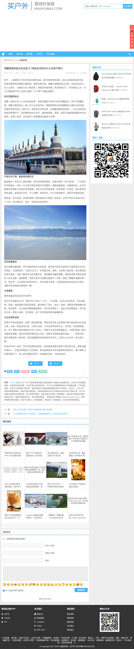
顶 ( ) (36, 363)
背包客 (56, 638)
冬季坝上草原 (28, 640)
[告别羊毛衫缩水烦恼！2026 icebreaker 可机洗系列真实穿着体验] (78, 500)
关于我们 (70, 626)
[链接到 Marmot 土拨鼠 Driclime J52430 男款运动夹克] (96, 130)
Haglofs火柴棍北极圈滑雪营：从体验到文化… (34, 516)
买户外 (6, 614)
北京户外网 (35, 638)
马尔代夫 (90, 640)
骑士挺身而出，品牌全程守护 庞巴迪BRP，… (55, 454)
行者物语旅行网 (42, 640)
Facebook (40, 622)
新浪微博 (40, 618)
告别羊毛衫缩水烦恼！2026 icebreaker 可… (77, 516)
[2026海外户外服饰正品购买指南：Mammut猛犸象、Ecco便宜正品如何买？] (78, 469)
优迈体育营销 (66, 643)
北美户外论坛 (23, 638)
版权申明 (70, 622)
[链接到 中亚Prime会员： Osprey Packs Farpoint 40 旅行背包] (96, 92)
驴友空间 (82, 638)
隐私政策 (70, 614)
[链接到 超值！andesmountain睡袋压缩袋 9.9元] (96, 105)
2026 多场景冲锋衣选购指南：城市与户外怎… (13, 485)
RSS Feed (41, 630)
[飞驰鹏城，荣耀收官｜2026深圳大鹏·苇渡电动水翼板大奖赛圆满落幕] (56, 501)
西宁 (16, 371)
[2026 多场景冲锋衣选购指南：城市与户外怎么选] (14, 470)
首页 (11, 54)
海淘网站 (100, 640)
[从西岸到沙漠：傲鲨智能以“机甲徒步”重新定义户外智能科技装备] (78, 438)
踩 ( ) (56, 363)
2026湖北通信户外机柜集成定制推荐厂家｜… (34, 485)
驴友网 (73, 640)
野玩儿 (91, 638)
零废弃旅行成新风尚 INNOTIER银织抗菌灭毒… (13, 454)
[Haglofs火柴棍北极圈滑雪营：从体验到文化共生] (35, 501)
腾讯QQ (40, 614)
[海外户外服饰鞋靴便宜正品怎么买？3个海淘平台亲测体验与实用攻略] (14, 500)
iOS (5, 622)
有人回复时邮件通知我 (14, 590)
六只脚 (74, 638)
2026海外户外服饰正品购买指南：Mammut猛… (77, 485)
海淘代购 (23, 60)
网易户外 (124, 638)
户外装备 (5, 638)
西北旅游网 (55, 640)
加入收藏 (83, 73)
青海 (34, 371)
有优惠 (29, 54)
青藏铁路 (43, 371)
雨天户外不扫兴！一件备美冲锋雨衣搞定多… (55, 485)
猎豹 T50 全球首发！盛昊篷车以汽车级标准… (34, 454)
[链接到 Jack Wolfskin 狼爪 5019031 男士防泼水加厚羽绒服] (96, 80)
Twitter (39, 626)
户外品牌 (50, 54)
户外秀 (39, 54)
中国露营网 (46, 638)
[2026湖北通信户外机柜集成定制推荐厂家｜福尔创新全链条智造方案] (35, 469)
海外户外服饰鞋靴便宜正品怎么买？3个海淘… (13, 516)
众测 (97, 638)
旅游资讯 (65, 640)
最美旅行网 (110, 640)
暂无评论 (72, 73)
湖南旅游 (81, 640)
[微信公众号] (109, 631)
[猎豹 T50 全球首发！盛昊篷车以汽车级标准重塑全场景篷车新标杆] (35, 439)
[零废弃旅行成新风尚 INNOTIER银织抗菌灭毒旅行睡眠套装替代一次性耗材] (14, 438)
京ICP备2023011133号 (85, 646)
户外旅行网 (65, 638)
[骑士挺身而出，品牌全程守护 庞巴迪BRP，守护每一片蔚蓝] (56, 438)
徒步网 (14, 638)
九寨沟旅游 (16, 640)
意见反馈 (132, 40)
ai (74, 643)
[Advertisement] (67, 31)
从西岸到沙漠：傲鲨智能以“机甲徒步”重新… (77, 454)
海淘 (117, 638)
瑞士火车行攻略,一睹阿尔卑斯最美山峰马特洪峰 (32, 409)
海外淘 (19, 54)
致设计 (119, 640)
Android (7, 618)
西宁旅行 (25, 371)
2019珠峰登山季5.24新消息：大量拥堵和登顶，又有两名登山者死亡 (41, 414)
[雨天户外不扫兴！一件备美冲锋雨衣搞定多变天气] (56, 470)
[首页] (4, 54)
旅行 (9, 371)
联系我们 (70, 630)
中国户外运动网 (107, 638)
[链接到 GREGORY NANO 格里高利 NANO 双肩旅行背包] (96, 117)
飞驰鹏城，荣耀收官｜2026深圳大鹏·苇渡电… (55, 516)
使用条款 (70, 618)
